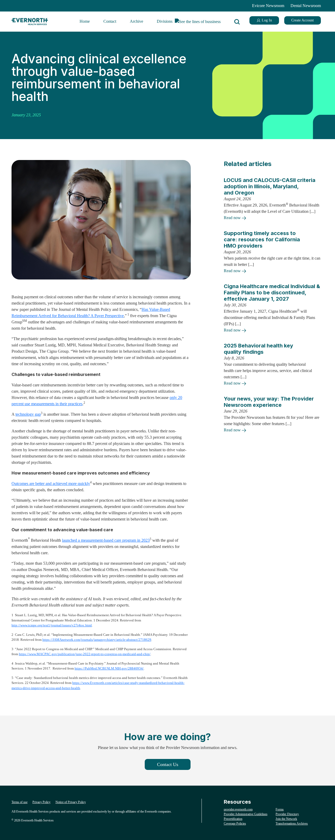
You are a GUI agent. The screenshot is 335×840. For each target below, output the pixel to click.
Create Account (302, 20)
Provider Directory (287, 814)
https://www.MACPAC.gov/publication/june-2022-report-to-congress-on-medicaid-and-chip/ (84, 654)
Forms (280, 809)
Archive (136, 21)
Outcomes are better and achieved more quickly (51, 483)
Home (85, 21)
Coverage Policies (235, 823)
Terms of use (19, 802)
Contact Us (167, 764)
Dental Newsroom (306, 5)
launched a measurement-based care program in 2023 (106, 540)
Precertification (233, 819)
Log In (266, 20)
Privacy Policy (41, 802)
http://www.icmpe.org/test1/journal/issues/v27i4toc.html (52, 625)
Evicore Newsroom (268, 5)
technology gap (28, 414)
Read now (233, 217)
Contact (109, 21)
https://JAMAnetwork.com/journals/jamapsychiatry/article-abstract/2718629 (96, 640)
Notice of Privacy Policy (70, 802)
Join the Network (286, 819)
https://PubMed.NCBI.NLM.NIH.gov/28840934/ (109, 668)
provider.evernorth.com (238, 809)
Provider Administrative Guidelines (245, 814)
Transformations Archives (292, 823)
